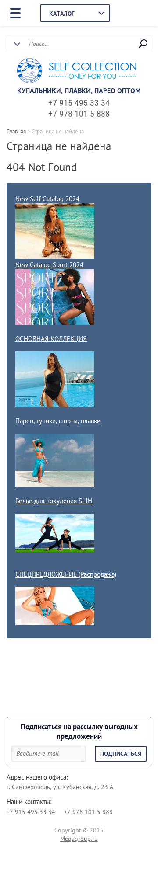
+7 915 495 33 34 (79, 102)
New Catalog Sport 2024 (49, 265)
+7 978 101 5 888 (79, 113)
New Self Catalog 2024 (47, 199)
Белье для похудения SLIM (54, 501)
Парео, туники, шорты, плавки (58, 421)
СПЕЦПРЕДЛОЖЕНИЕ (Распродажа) (65, 574)
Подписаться (120, 754)
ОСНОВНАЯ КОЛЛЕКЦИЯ (51, 338)
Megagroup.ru (79, 838)
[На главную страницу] (76, 71)
